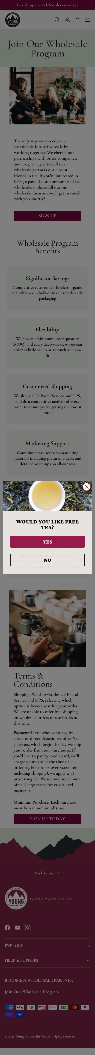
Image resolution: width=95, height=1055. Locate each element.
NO (47, 560)
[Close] (86, 486)
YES (47, 542)
